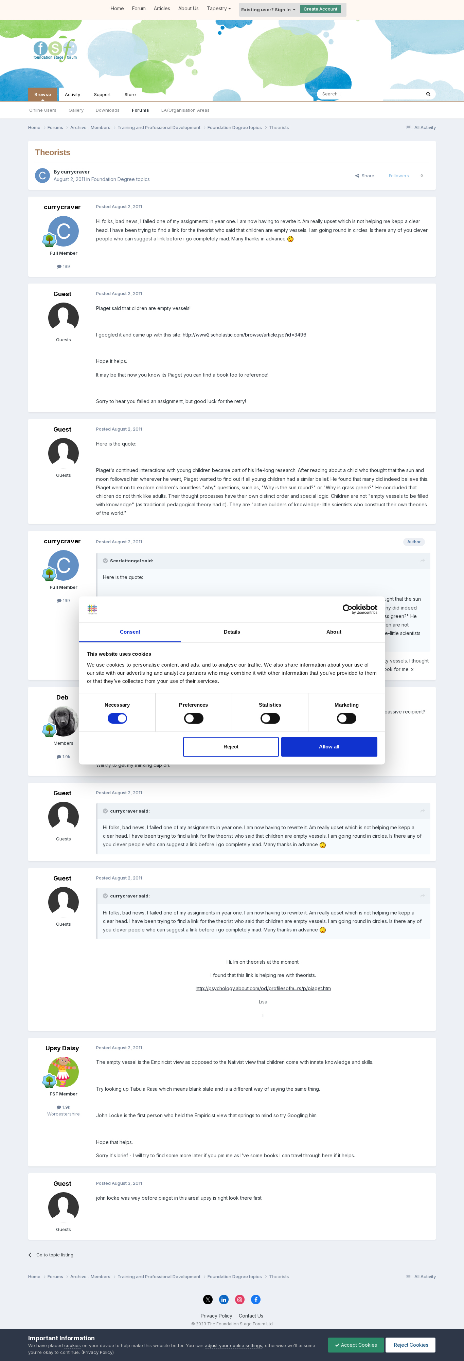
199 (65, 266)
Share (366, 175)
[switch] (193, 718)
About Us (188, 8)
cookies (72, 1345)
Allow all (329, 746)
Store (130, 94)
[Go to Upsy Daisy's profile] (63, 1072)
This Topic (401, 93)
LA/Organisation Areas (185, 110)
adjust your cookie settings (233, 1345)
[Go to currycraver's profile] (42, 175)
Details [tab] (232, 632)
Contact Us (251, 1316)
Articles (162, 8)
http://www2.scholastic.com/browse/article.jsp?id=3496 (244, 335)
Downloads (108, 110)
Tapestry (217, 8)
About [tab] (333, 632)
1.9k (65, 756)
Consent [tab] (130, 632)
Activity (72, 94)
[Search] (428, 94)
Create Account (320, 9)
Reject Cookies (410, 1345)
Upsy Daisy (62, 1048)
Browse (42, 94)
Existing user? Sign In (267, 9)
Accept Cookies (358, 1345)
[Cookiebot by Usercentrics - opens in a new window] (347, 609)
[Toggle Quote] (106, 560)
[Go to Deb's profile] (63, 721)
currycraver (75, 172)
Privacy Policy (216, 1316)
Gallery (76, 110)
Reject (231, 746)
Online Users (42, 110)
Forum (139, 8)
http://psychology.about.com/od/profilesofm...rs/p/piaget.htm (263, 988)
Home (117, 8)
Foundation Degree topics (120, 179)
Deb (62, 697)
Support (102, 94)
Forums (140, 110)
